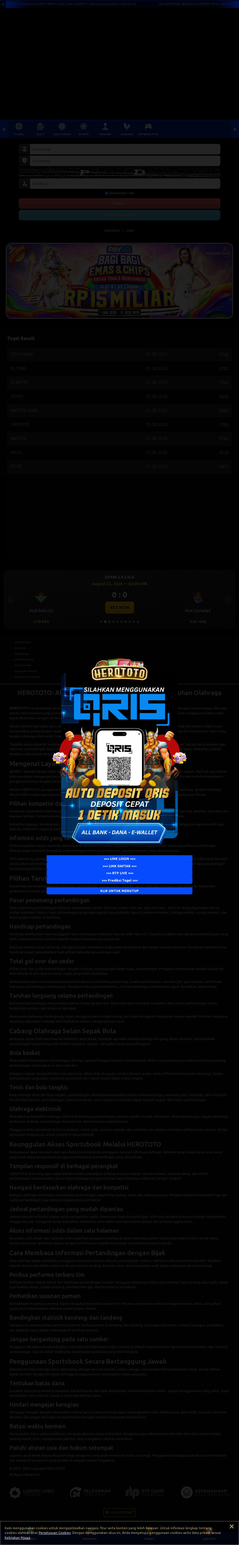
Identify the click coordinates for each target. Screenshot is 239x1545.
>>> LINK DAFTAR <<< (119, 866)
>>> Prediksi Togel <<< (120, 880)
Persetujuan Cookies (55, 1532)
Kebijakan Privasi (17, 1537)
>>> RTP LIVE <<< (119, 873)
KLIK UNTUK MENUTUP (119, 891)
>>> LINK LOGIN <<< (119, 859)
